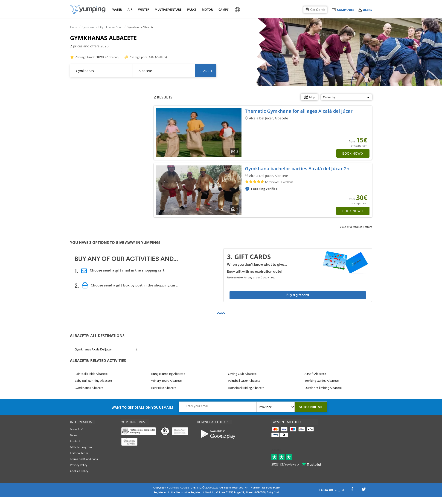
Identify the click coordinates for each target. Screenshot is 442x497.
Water (117, 9)
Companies (345, 10)
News (73, 435)
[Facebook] (352, 490)
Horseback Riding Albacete (246, 388)
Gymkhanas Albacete (89, 388)
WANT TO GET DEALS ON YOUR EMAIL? (142, 407)
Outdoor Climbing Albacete (323, 388)
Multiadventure (167, 9)
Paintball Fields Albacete (91, 374)
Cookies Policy (79, 471)
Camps (223, 9)
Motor (207, 9)
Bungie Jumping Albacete (168, 374)
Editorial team (79, 453)
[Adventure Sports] (88, 9)
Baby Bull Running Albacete (93, 381)
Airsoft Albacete (315, 374)
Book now (351, 153)
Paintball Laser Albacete (244, 381)
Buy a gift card (297, 295)
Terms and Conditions (84, 459)
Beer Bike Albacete (163, 388)
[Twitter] (363, 490)
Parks (191, 9)
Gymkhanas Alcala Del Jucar (93, 349)
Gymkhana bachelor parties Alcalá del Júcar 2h (297, 168)
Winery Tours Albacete (166, 381)
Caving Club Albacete (242, 374)
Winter (143, 9)
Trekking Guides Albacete (322, 381)
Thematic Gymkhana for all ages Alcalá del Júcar (299, 111)
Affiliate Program (81, 447)
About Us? (76, 429)
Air (130, 9)
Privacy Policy (78, 465)
